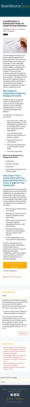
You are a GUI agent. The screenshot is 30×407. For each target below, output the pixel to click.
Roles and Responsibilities (14, 277)
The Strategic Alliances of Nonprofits (14, 355)
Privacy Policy (10, 398)
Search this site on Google (9, 377)
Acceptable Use (19, 398)
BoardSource (14, 29)
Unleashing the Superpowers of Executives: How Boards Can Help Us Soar (14, 359)
